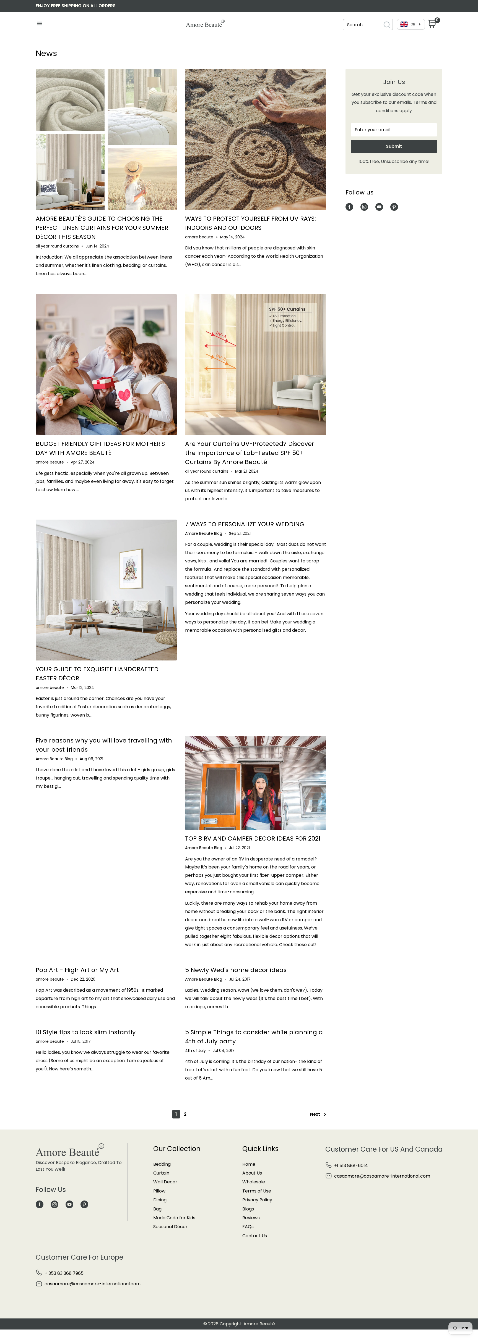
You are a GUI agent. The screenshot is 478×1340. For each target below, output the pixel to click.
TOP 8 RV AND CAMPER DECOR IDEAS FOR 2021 (252, 838)
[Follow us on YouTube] (379, 206)
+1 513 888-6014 (351, 1165)
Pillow (159, 1191)
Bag (157, 1209)
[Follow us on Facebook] (349, 206)
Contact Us (254, 1236)
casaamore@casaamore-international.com (382, 1176)
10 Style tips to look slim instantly (86, 1032)
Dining (160, 1200)
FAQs (248, 1226)
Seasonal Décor (170, 1226)
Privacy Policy (257, 1200)
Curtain (161, 1173)
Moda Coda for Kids (174, 1218)
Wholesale (253, 1182)
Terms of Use (256, 1191)
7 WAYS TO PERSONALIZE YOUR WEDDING (244, 524)
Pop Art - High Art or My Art (77, 970)
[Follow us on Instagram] (364, 206)
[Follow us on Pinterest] (394, 206)
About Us (252, 1173)
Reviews (251, 1218)
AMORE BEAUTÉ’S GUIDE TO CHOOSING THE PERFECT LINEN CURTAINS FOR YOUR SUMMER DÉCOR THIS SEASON (102, 227)
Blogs (248, 1209)
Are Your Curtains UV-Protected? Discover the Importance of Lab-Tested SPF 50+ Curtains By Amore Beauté (249, 452)
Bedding (162, 1164)
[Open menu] (39, 25)
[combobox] (368, 24)
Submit (394, 146)
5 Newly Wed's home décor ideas (236, 970)
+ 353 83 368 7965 (64, 1273)
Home (248, 1164)
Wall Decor (165, 1182)
